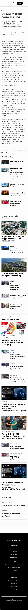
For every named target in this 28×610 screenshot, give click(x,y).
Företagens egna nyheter (10, 319)
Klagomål (14, 570)
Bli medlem (14, 551)
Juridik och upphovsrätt (14, 567)
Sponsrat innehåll (14, 573)
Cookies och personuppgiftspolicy (14, 564)
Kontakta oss (14, 583)
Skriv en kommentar (20, 150)
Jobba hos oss (14, 586)
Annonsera (14, 554)
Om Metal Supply (14, 589)
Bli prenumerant (14, 549)
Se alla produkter (14, 557)
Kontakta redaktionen (14, 580)
